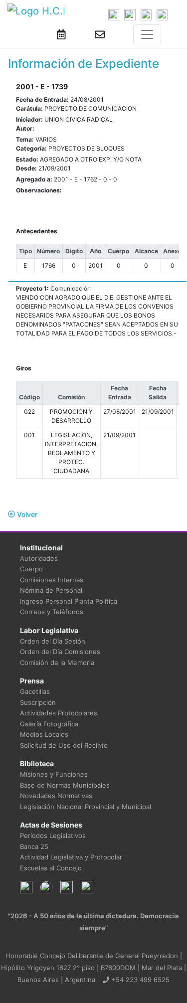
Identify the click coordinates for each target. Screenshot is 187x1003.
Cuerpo (31, 569)
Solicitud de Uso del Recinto (64, 745)
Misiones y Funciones (54, 774)
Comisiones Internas (51, 580)
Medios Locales (44, 734)
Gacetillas (35, 691)
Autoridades (39, 558)
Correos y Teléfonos (51, 612)
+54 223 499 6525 (139, 980)
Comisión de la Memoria (57, 663)
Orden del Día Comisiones (60, 652)
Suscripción (38, 702)
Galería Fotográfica (49, 724)
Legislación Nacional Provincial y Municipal (85, 807)
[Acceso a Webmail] (100, 34)
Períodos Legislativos (53, 835)
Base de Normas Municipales (65, 785)
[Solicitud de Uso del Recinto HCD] (61, 34)
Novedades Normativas (56, 796)
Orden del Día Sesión (52, 641)
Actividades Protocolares (58, 713)
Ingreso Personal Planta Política (68, 601)
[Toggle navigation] (147, 34)
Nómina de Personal (51, 590)
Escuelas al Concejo (51, 868)
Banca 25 (34, 846)
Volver (26, 514)
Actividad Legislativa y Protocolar (71, 857)
